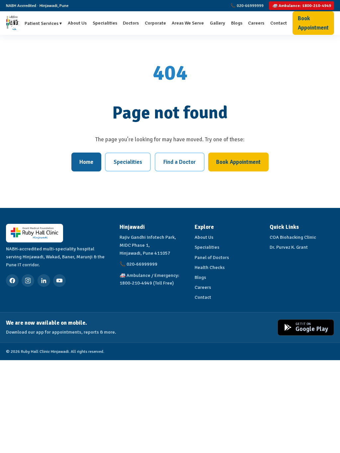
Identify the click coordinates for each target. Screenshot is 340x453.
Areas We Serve (188, 23)
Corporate (155, 23)
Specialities (105, 23)
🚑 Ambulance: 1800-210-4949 (301, 5)
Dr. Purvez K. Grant (289, 247)
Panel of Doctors (212, 257)
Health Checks (210, 267)
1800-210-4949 (136, 283)
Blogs (236, 23)
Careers (256, 23)
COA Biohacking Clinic (293, 237)
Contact (278, 23)
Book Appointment (313, 23)
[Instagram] (28, 280)
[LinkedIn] (44, 280)
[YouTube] (59, 280)
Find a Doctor (179, 162)
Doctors (131, 23)
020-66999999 (142, 264)
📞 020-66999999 (247, 5)
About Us (77, 23)
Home (86, 162)
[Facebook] (12, 280)
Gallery (217, 23)
